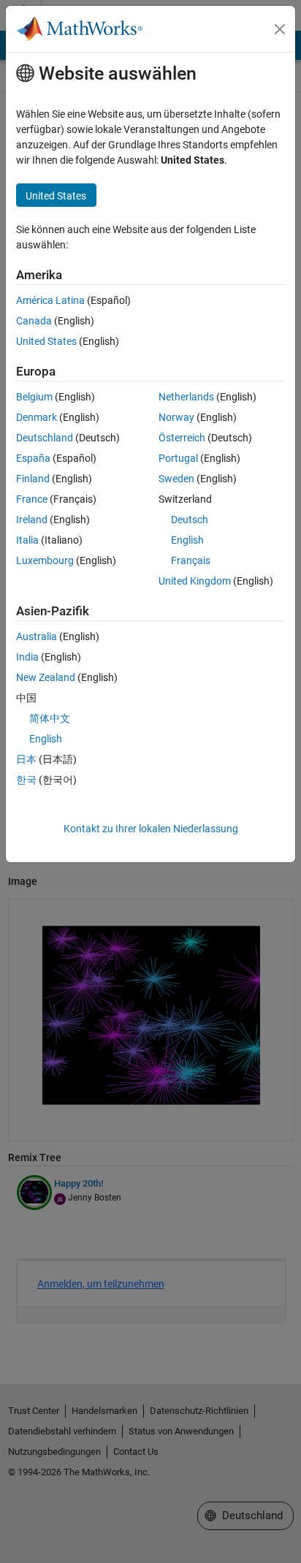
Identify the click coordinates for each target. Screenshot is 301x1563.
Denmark (36, 417)
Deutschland (44, 438)
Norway (176, 417)
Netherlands (186, 397)
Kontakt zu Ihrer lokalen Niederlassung (151, 828)
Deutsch (189, 519)
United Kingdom (195, 581)
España (33, 458)
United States (46, 341)
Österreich (182, 438)
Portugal (178, 458)
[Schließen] (280, 29)
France (31, 499)
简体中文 (49, 718)
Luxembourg (45, 560)
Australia (36, 636)
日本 (26, 759)
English (187, 540)
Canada (34, 321)
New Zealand (45, 677)
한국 (26, 780)
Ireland (31, 519)
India (27, 657)
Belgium (34, 397)
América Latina (50, 300)
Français (190, 560)
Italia (27, 540)
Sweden (176, 478)
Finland (33, 478)
